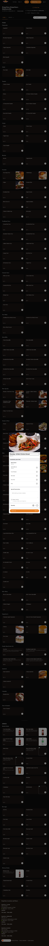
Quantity (13, 505)
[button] (24, 442)
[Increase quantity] (37, 505)
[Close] (38, 434)
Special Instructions (15, 489)
